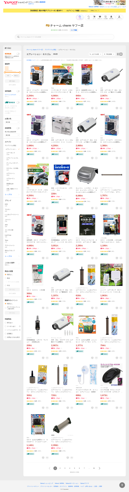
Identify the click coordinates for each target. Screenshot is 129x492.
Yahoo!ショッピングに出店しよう (110, 6)
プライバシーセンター (46, 486)
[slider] (5, 72)
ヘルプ (124, 6)
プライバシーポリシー (33, 486)
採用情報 (76, 486)
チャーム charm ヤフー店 (35, 49)
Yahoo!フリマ (84, 483)
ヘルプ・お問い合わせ (86, 486)
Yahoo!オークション (72, 483)
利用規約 (56, 486)
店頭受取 (8, 128)
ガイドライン (63, 486)
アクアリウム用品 (50, 49)
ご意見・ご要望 (98, 486)
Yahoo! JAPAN (94, 6)
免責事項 (70, 486)
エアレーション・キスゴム (39, 54)
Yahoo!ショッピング (46, 483)
